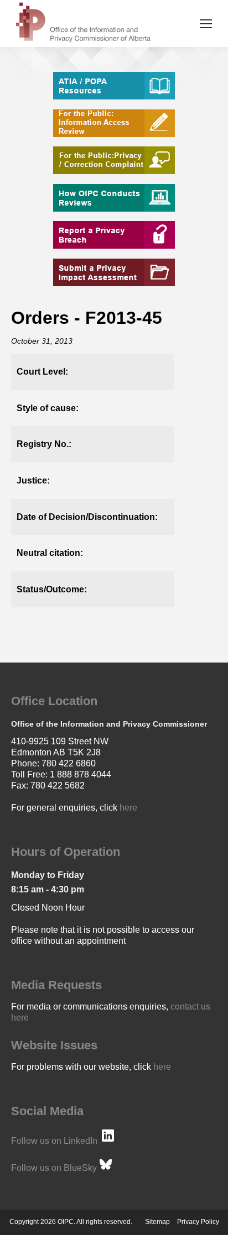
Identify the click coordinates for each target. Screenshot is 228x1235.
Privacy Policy (198, 1222)
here (128, 807)
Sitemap (157, 1222)
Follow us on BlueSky (54, 1168)
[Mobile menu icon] (206, 24)
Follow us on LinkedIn (54, 1140)
